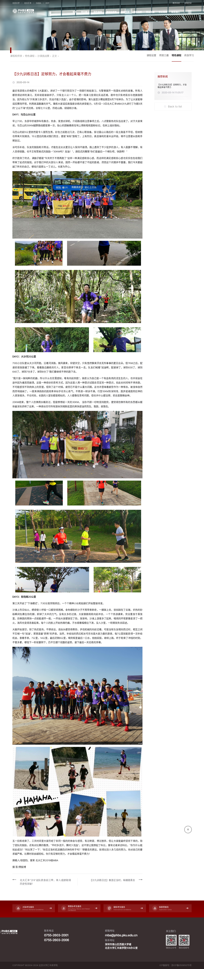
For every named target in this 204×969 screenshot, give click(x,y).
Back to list (174, 106)
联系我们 (175, 12)
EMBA (38, 3)
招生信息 (98, 12)
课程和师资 (111, 12)
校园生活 (125, 12)
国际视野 (138, 12)
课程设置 (151, 55)
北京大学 (16, 3)
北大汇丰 (27, 3)
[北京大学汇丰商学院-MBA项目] (39, 11)
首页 (75, 12)
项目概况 (85, 12)
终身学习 (189, 55)
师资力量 (164, 55)
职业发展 (150, 12)
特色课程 (176, 55)
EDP (47, 3)
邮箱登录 (188, 3)
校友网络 (163, 12)
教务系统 (176, 3)
